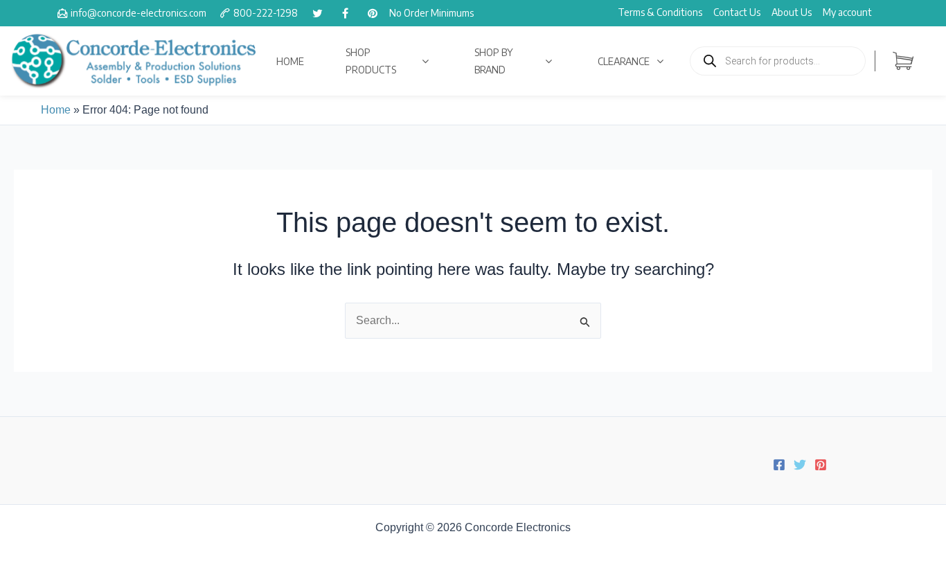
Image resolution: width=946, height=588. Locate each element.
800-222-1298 (265, 13)
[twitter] (317, 13)
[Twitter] (800, 464)
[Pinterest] (820, 464)
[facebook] (344, 13)
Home (56, 110)
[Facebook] (779, 464)
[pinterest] (372, 13)
